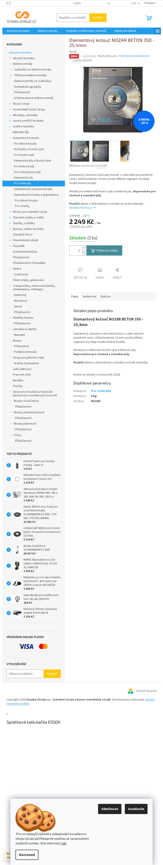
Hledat (98, 17)
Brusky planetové (25, 424)
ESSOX (77, 3)
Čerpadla (18, 246)
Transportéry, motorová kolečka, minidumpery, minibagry (34, 288)
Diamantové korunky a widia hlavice (36, 195)
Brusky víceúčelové (26, 401)
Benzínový (20, 301)
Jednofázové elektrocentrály (32, 70)
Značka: (82, 60)
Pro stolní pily (22, 183)
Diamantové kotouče (26, 138)
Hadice (17, 269)
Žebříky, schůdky (24, 223)
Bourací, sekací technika (28, 229)
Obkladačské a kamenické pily (33, 189)
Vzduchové (21, 274)
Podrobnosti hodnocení (134, 56)
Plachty (17, 386)
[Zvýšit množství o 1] (84, 248)
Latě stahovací (22, 369)
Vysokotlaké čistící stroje (29, 109)
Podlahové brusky (25, 352)
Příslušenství (22, 92)
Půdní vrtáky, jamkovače (28, 280)
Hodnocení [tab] (89, 296)
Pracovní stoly (22, 375)
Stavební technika (20, 53)
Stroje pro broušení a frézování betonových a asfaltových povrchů (35, 394)
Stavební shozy (22, 234)
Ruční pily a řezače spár (29, 149)
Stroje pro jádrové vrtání (28, 358)
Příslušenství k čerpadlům (29, 263)
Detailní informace (80, 208)
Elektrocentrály (22, 64)
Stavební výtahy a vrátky (28, 217)
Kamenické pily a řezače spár (32, 161)
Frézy (17, 435)
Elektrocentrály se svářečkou (32, 81)
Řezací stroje (21, 104)
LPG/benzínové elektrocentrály (34, 98)
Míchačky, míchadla (25, 115)
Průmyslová (21, 346)
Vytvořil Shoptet (146, 691)
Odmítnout (109, 809)
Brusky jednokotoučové (29, 412)
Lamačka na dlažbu (25, 329)
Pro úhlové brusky (25, 144)
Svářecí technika (23, 126)
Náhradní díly (21, 132)
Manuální (19, 335)
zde (63, 843)
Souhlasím (136, 809)
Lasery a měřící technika (28, 121)
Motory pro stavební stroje (30, 212)
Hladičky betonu (23, 318)
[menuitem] (18, 31)
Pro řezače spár (24, 155)
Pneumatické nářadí (25, 240)
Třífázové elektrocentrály (30, 75)
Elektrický (20, 295)
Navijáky (18, 380)
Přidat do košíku (107, 250)
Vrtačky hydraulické (26, 363)
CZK (133, 3)
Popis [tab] (75, 296)
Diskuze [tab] (106, 296)
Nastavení (27, 854)
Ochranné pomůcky (25, 252)
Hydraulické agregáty (27, 87)
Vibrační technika (23, 58)
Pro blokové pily (24, 166)
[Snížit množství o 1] (84, 252)
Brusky (17, 341)
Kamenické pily (23, 178)
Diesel (18, 306)
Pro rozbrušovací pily (27, 172)
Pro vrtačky (22, 206)
